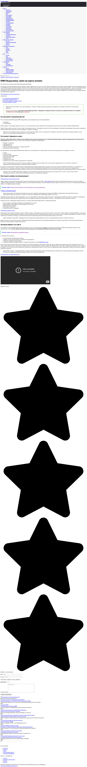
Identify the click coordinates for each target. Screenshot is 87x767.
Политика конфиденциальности (10, 73)
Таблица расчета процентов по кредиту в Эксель (13, 716)
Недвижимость (9, 65)
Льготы (7, 41)
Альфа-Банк (9, 11)
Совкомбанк (9, 26)
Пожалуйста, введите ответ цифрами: (10, 679)
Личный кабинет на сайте (10, 102)
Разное (5, 67)
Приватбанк (8, 17)
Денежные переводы (11, 34)
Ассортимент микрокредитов (11, 98)
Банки (4, 8)
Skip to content (4, 1)
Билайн (7, 48)
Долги (7, 68)
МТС (7, 51)
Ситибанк (8, 25)
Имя (2, 674)
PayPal (7, 55)
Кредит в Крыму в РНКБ (7, 721)
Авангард (8, 10)
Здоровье (8, 64)
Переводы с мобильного (9, 46)
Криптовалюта (9, 59)
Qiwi (7, 56)
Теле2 (7, 52)
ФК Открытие (9, 29)
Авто (7, 63)
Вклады (8, 33)
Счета (7, 38)
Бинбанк (8, 12)
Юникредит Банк (10, 30)
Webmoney (8, 57)
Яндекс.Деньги (9, 60)
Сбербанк (8, 24)
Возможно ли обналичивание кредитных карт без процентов (16, 726)
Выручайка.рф (48, 181)
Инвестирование (10, 69)
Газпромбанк (9, 15)
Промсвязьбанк (9, 19)
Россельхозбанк (10, 22)
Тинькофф (8, 28)
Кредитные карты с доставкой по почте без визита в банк (16, 701)
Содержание (6, 5)
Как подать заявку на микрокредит (12, 101)
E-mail (3, 677)
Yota (7, 47)
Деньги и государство (8, 39)
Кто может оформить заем (10, 99)
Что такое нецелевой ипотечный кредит (11, 737)
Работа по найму (10, 70)
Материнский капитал (11, 42)
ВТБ (7, 13)
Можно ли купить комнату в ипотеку (10, 711)
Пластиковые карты (10, 37)
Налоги (7, 43)
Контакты (5, 6)
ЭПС (4, 54)
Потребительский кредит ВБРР (9, 706)
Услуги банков (6, 32)
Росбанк (8, 21)
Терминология (9, 72)
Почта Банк (8, 16)
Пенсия (7, 44)
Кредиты (8, 35)
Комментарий (4, 692)
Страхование (6, 61)
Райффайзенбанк (10, 20)
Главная (2, 77)
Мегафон (8, 50)
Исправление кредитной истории (9, 732)
